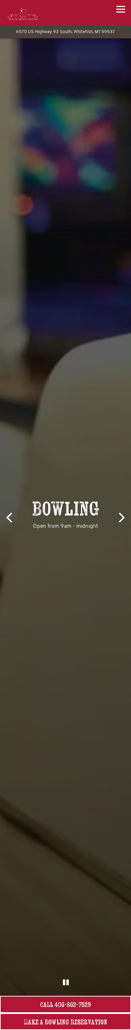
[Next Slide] (122, 517)
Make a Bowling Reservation (77, 1021)
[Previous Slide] (8, 517)
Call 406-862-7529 (65, 1004)
